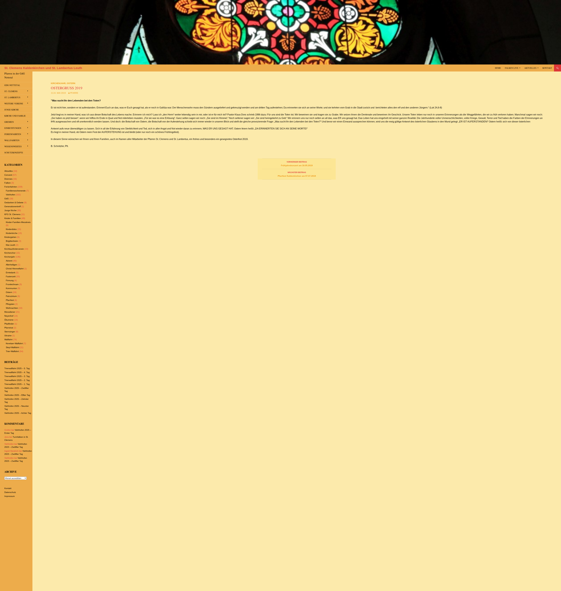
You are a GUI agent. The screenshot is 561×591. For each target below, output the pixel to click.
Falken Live (511, 68)
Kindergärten (10, 237)
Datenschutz (10, 492)
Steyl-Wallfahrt (12, 347)
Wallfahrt (8, 339)
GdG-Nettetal (12, 85)
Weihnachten (12, 308)
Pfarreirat (8, 328)
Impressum (9, 496)
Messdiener (9, 312)
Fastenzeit (10, 276)
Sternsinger (9, 331)
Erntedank (10, 272)
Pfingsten (10, 304)
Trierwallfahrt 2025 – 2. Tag (17, 380)
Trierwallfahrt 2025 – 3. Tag (17, 376)
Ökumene (8, 320)
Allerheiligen (11, 264)
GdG (6, 198)
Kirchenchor (9, 253)
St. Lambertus (12, 97)
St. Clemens (11, 91)
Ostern (71, 83)
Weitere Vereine (13, 103)
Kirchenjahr (58, 83)
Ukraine (8, 335)
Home (498, 68)
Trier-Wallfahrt (12, 351)
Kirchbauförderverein (14, 249)
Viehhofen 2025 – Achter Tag (17, 413)
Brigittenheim (12, 241)
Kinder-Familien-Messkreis (18, 222)
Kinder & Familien (12, 218)
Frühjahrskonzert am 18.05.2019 (297, 164)
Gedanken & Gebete (13, 202)
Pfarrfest (10, 300)
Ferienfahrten (12, 134)
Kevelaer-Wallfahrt (14, 343)
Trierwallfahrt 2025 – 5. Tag (17, 368)
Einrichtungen (12, 128)
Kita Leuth (10, 245)
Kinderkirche (11, 233)
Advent (9, 261)
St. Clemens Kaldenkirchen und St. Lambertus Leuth (43, 68)
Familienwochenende (16, 191)
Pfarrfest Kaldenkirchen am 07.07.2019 (297, 174)
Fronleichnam (12, 284)
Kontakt (547, 68)
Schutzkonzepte (13, 152)
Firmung (10, 280)
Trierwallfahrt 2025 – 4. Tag (17, 372)
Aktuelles (530, 68)
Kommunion (11, 288)
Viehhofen (10, 194)
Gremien (9, 122)
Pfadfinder (9, 324)
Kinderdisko (11, 229)
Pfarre (74, 93)
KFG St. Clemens (12, 214)
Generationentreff (12, 206)
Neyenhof (8, 316)
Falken (7, 183)
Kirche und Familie (15, 115)
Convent (8, 175)
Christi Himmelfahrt (15, 268)
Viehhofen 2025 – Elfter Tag (17, 395)
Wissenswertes (13, 146)
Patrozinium (11, 296)
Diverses (8, 179)
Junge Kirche (11, 109)
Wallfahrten (11, 140)
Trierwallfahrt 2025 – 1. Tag (17, 384)
